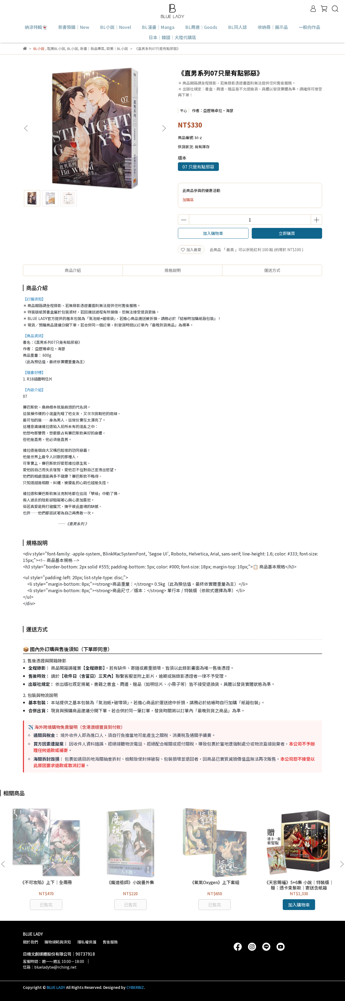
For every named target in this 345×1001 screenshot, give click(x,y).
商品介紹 (73, 270)
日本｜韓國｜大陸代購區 (172, 37)
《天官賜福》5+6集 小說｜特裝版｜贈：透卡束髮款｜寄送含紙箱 (298, 884)
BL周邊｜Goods (201, 27)
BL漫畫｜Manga (158, 27)
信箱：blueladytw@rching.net (50, 967)
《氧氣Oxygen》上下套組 (214, 882)
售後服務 (110, 942)
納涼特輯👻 (36, 27)
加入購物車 (213, 233)
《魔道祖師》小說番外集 (130, 882)
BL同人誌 (237, 27)
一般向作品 (309, 27)
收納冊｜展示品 (273, 27)
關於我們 (30, 942)
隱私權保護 (86, 942)
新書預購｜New (73, 27)
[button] (164, 128)
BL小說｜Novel (115, 27)
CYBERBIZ (135, 987)
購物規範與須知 (57, 942)
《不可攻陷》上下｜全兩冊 (46, 882)
